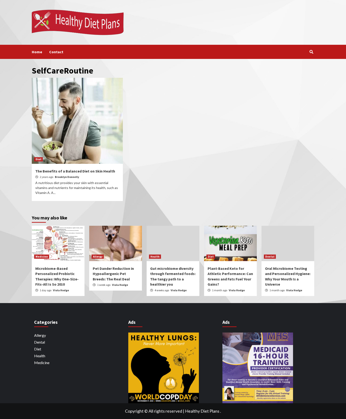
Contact (56, 51)
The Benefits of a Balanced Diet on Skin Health (75, 171)
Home (37, 51)
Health (155, 256)
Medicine (42, 256)
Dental (269, 256)
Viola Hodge (61, 290)
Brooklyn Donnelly (67, 177)
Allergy (97, 256)
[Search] (311, 51)
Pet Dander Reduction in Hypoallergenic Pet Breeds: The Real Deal (113, 273)
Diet (38, 159)
